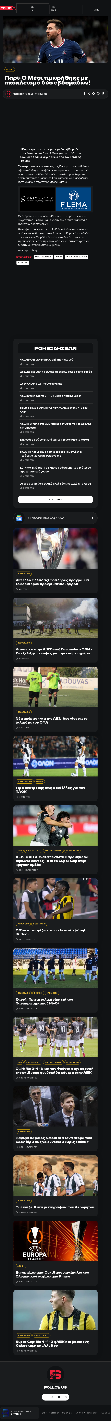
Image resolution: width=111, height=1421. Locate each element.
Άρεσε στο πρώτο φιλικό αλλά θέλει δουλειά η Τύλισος (55, 483)
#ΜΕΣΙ (59, 257)
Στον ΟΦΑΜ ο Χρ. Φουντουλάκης (41, 383)
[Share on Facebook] (84, 94)
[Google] (65, 1397)
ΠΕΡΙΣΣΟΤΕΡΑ (55, 499)
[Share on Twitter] (88, 94)
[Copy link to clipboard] (103, 94)
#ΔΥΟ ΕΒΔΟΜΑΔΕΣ (43, 257)
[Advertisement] (55, 123)
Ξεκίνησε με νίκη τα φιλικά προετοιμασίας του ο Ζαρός (56, 371)
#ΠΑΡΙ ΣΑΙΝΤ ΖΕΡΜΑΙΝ (76, 257)
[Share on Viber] (98, 94)
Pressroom (18, 94)
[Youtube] (59, 1397)
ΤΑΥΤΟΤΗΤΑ (80, 1413)
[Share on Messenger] (93, 94)
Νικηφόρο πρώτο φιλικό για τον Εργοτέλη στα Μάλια (54, 439)
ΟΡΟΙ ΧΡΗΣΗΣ (67, 1413)
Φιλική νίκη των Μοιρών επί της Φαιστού (46, 359)
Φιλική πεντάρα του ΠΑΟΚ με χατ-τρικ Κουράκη (51, 395)
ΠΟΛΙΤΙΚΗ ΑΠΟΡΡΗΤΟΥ (50, 1413)
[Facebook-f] (45, 1397)
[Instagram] (52, 1397)
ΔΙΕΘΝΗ (9, 69)
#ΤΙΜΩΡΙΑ (22, 262)
